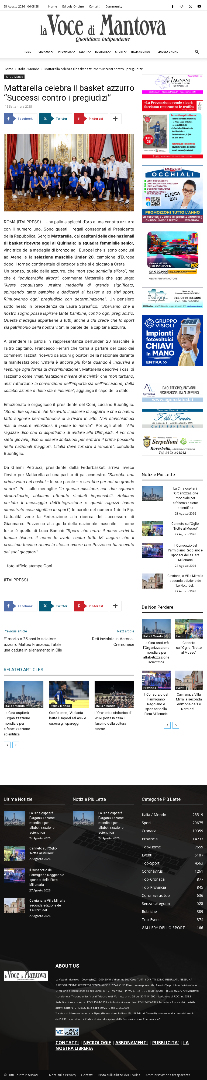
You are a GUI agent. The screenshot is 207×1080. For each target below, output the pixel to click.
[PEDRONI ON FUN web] (172, 306)
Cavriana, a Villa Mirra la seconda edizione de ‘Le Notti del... (185, 580)
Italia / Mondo (140, 52)
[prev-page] (7, 745)
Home (52, 6)
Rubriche (101, 52)
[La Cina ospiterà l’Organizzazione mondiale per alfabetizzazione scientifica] (23, 694)
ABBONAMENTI (131, 1043)
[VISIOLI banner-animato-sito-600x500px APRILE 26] (172, 364)
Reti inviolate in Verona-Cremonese (113, 641)
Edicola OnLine (73, 6)
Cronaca (44, 52)
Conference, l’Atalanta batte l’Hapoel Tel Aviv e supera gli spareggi (67, 718)
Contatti (94, 6)
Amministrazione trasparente (168, 1075)
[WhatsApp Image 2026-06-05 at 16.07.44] (172, 279)
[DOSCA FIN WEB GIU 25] (172, 221)
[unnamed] (172, 400)
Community (113, 6)
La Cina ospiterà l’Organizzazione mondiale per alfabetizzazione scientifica (17, 723)
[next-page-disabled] (15, 745)
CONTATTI (67, 1043)
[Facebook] (172, 6)
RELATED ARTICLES (23, 669)
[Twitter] (190, 6)
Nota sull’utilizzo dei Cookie (119, 1075)
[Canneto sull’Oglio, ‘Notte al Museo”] (152, 528)
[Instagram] (181, 6)
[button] (196, 52)
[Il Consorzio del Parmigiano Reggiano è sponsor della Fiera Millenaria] (152, 550)
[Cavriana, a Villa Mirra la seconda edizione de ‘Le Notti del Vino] (152, 581)
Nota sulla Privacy (62, 1075)
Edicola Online (168, 52)
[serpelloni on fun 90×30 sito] (172, 453)
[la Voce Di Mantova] (103, 28)
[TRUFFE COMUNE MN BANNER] (172, 157)
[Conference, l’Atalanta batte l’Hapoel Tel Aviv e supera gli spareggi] (69, 694)
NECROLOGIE (97, 1043)
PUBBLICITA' (165, 1043)
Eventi (83, 52)
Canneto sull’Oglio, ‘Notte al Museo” (189, 647)
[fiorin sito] (172, 426)
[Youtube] (199, 6)
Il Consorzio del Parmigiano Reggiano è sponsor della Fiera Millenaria (156, 704)
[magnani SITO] (172, 92)
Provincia (65, 52)
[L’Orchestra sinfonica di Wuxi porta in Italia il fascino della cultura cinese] (114, 694)
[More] (116, 118)
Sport (119, 52)
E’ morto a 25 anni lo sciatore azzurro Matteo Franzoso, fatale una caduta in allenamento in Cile (33, 644)
